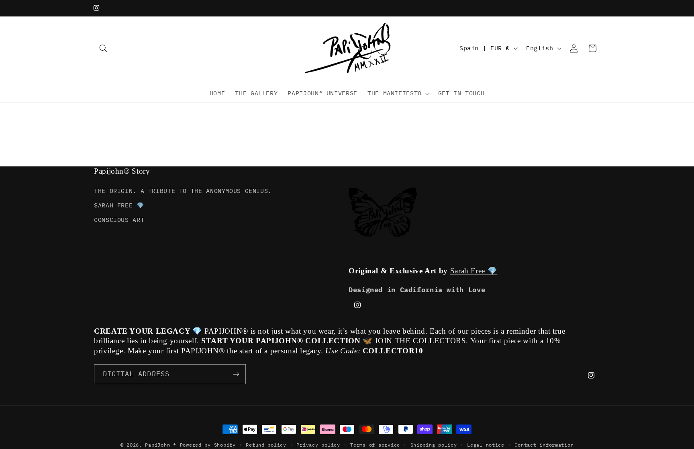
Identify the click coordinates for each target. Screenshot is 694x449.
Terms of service (375, 445)
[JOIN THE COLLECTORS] (236, 374)
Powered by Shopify (208, 445)
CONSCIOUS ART (119, 219)
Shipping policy (433, 445)
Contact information (544, 445)
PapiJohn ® (160, 445)
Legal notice (485, 445)
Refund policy (266, 445)
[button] (103, 48)
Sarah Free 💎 (474, 271)
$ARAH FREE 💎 (119, 205)
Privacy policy (318, 445)
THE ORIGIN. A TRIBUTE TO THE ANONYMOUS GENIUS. (183, 191)
